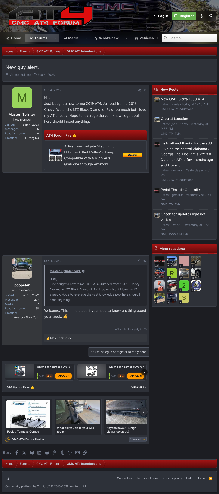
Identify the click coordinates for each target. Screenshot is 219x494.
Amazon (64, 375)
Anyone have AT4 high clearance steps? (121, 429)
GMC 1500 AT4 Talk (175, 234)
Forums (41, 38)
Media (73, 38)
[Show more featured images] (143, 412)
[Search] (211, 16)
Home (16, 38)
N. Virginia (32, 138)
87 (37, 304)
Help (189, 478)
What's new (109, 38)
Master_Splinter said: (65, 271)
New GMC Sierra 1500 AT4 (182, 99)
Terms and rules (147, 478)
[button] (201, 16)
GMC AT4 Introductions (177, 109)
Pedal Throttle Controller (181, 190)
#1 (145, 90)
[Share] (139, 90)
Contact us (124, 478)
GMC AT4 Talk (171, 133)
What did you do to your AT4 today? (75, 429)
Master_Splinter (20, 74)
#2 (145, 260)
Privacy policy (172, 478)
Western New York (26, 317)
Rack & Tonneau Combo (23, 431)
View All (138, 387)
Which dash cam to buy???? (54, 366)
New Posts (169, 89)
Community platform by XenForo (46, 486)
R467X (42, 376)
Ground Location (174, 119)
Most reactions (172, 248)
